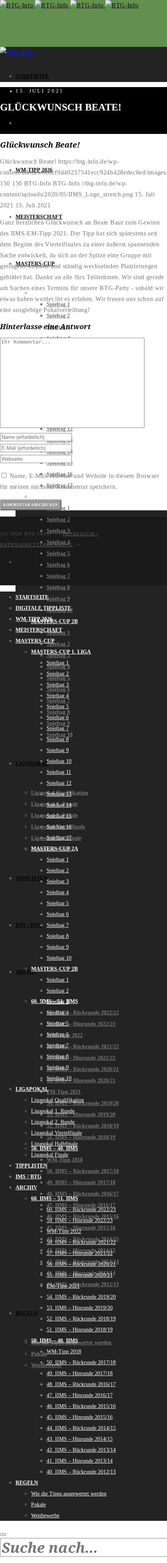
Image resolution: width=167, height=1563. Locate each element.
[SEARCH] (3, 1534)
